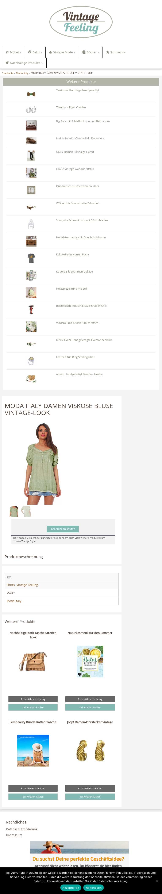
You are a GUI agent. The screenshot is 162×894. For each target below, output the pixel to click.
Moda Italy (22, 73)
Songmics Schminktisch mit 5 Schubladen (82, 220)
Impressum (14, 835)
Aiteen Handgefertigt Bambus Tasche (79, 374)
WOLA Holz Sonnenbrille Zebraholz (78, 203)
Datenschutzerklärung (22, 829)
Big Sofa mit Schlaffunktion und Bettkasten (83, 121)
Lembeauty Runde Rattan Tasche (33, 722)
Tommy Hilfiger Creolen (71, 107)
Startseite (8, 73)
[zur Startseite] (81, 22)
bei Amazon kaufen (63, 529)
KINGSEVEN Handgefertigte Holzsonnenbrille (84, 340)
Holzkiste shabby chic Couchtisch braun (81, 237)
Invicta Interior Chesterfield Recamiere (80, 138)
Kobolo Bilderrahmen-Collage (74, 271)
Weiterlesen (93, 887)
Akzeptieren (70, 887)
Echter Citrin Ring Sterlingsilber (75, 357)
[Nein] (157, 881)
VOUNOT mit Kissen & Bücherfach (77, 323)
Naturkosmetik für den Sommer (90, 633)
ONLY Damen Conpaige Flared (75, 152)
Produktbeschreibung (33, 699)
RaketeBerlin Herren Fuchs (72, 254)
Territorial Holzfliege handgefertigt (77, 90)
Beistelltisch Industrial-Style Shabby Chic (81, 306)
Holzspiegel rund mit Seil (71, 288)
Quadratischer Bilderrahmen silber (77, 186)
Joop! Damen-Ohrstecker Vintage (90, 722)
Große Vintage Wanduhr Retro (75, 169)
